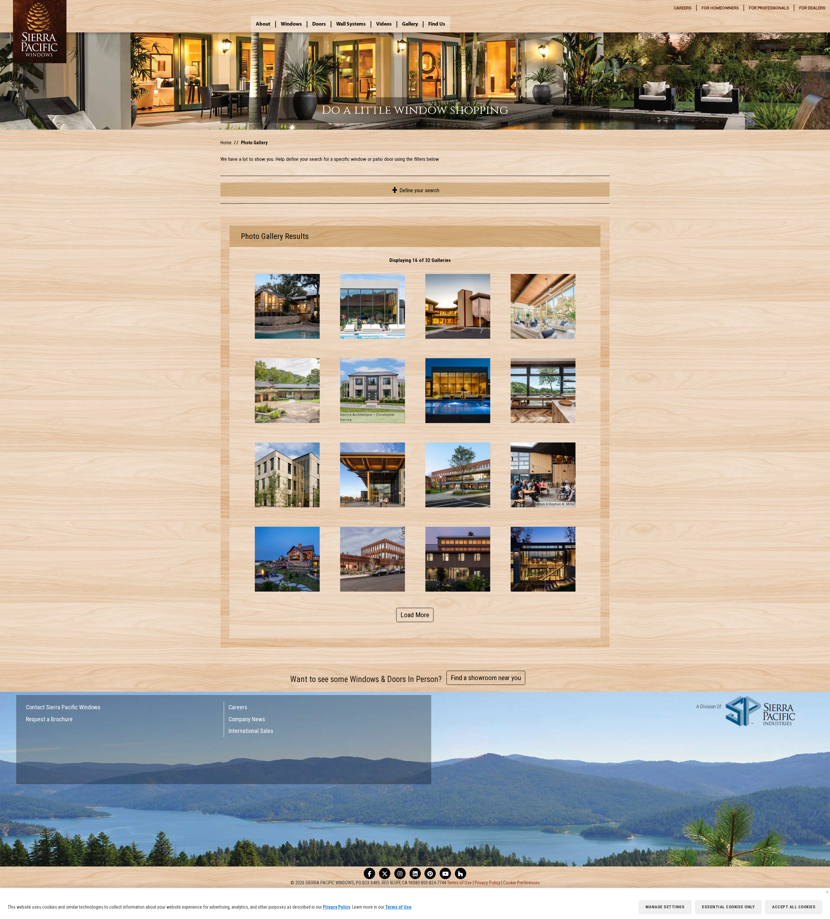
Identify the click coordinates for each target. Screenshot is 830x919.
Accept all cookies (793, 906)
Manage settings (665, 906)
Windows (291, 24)
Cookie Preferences (521, 882)
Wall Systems (351, 24)
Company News (247, 719)
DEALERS (812, 8)
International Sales (251, 730)
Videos (384, 24)
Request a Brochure (49, 719)
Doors (319, 24)
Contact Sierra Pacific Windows (63, 707)
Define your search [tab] (418, 190)
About (263, 24)
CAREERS (682, 8)
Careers (238, 707)
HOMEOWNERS (720, 8)
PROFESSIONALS (769, 8)
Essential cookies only (728, 906)
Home (225, 142)
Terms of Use (459, 882)
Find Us (436, 24)
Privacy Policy (487, 882)
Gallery (410, 24)
